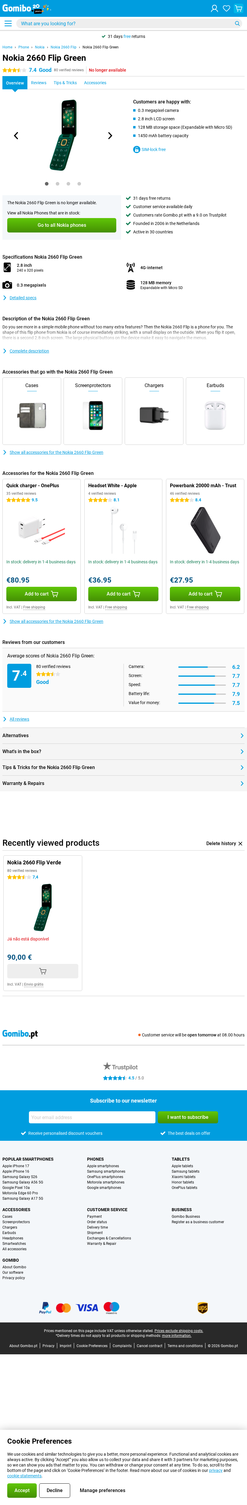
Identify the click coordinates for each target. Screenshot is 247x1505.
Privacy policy (13, 1278)
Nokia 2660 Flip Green (101, 47)
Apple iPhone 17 (15, 1166)
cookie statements (24, 1475)
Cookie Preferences (92, 1346)
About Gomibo (14, 1267)
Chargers (9, 1227)
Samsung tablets (185, 1171)
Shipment (95, 1233)
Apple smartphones (103, 1166)
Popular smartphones (28, 1159)
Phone (23, 47)
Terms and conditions (185, 1346)
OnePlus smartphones (105, 1177)
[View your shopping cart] (239, 8)
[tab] (46, 184)
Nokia (40, 47)
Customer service (107, 1209)
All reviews (19, 719)
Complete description (29, 351)
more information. (177, 1336)
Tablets (181, 1159)
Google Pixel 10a (16, 1188)
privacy (216, 1470)
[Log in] (214, 8)
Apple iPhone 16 (15, 1171)
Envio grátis (33, 984)
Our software (12, 1272)
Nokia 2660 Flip (64, 47)
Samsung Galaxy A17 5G (22, 1198)
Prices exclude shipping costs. (179, 1331)
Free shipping (34, 607)
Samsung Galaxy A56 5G (22, 1182)
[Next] (110, 136)
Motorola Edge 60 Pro (20, 1193)
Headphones (12, 1238)
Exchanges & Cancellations (109, 1238)
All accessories (14, 1249)
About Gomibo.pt (23, 1346)
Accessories (16, 1209)
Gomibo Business (186, 1216)
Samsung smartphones (106, 1171)
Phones (95, 1159)
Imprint (65, 1346)
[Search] (237, 23)
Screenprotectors (16, 1222)
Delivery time (97, 1227)
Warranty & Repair (101, 1244)
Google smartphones (104, 1188)
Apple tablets (182, 1166)
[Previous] (16, 136)
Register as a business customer (198, 1222)
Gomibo (10, 1260)
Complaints (122, 1346)
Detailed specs (23, 297)
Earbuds (9, 1233)
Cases (7, 1216)
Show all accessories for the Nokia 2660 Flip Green (56, 452)
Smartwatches (14, 1244)
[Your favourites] (226, 8)
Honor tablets (183, 1182)
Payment (94, 1216)
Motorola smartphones (105, 1182)
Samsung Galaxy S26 (19, 1177)
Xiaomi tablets (183, 1177)
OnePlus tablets (184, 1188)
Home (7, 47)
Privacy (48, 1346)
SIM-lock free (154, 149)
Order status (97, 1222)
